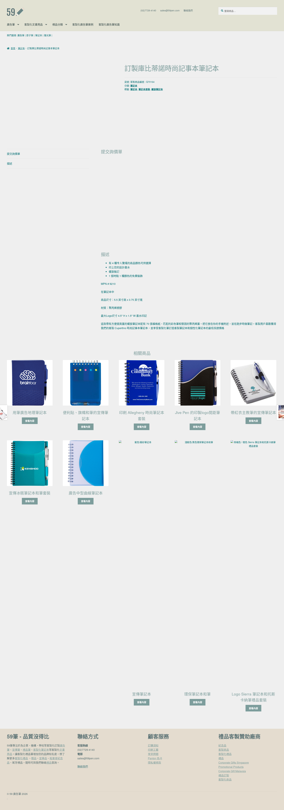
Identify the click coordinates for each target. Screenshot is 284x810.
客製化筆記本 (41, 750)
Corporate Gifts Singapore (233, 762)
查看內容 (29, 420)
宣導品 (43, 758)
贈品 (33, 758)
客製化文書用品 (33, 24)
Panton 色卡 (155, 758)
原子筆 (29, 35)
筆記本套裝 (144, 89)
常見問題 (153, 754)
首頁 (13, 48)
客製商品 (223, 750)
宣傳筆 (16, 750)
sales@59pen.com (170, 10)
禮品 (49, 762)
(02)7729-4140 (148, 10)
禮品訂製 (223, 775)
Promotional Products (231, 767)
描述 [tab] (9, 163)
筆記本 (38, 35)
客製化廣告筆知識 (109, 24)
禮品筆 (27, 750)
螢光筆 (47, 35)
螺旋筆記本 (157, 89)
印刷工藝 (153, 750)
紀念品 (222, 745)
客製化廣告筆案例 (82, 24)
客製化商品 (225, 779)
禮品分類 (57, 24)
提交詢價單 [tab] (13, 154)
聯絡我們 (188, 10)
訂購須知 (153, 745)
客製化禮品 (21, 758)
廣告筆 (11, 24)
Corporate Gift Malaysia (232, 771)
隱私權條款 (154, 762)
